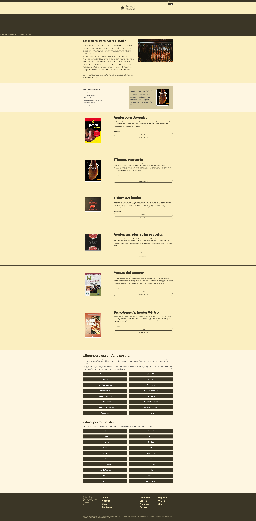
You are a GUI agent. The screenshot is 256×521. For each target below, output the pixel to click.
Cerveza (151, 431)
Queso (105, 431)
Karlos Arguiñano (105, 396)
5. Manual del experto (89, 102)
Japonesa (151, 379)
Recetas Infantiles (151, 407)
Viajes (117, 4)
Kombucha (151, 453)
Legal (84, 513)
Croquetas (151, 464)
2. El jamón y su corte (89, 95)
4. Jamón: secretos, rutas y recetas (93, 100)
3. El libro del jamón (89, 97)
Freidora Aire (105, 391)
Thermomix (151, 385)
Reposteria (105, 413)
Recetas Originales (151, 402)
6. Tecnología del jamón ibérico (92, 105)
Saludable (151, 374)
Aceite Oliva (150, 481)
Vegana (105, 379)
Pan (150, 448)
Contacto (107, 507)
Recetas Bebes (105, 402)
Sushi (105, 448)
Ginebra (151, 442)
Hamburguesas (105, 464)
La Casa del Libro (143, 137)
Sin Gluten (151, 396)
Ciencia (96, 4)
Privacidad (89, 513)
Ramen (150, 476)
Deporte (112, 4)
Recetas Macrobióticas (105, 407)
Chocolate (105, 442)
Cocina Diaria (105, 374)
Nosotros (107, 500)
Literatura (90, 4)
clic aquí (142, 100)
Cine (122, 4)
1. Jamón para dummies (90, 93)
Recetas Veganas (105, 385)
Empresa (101, 4)
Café (151, 459)
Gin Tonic (105, 481)
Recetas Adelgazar (151, 391)
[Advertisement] (128, 23)
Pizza (105, 453)
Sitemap (94, 513)
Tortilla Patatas (105, 470)
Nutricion (150, 413)
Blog (104, 504)
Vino (150, 436)
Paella (151, 470)
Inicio (84, 4)
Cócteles (105, 436)
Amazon (143, 134)
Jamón (105, 459)
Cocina (107, 4)
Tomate (105, 476)
